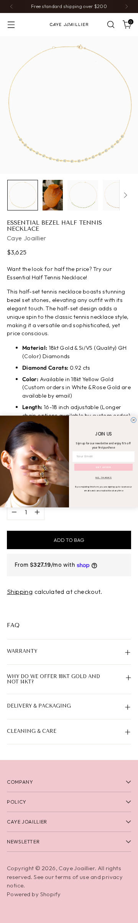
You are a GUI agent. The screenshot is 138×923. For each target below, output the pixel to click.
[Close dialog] (133, 420)
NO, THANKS (103, 477)
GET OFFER (103, 467)
